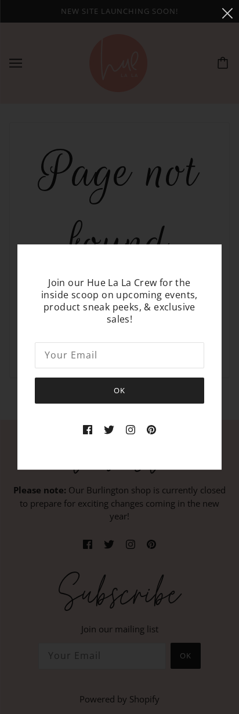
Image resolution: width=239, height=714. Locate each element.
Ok (119, 390)
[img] (87, 429)
